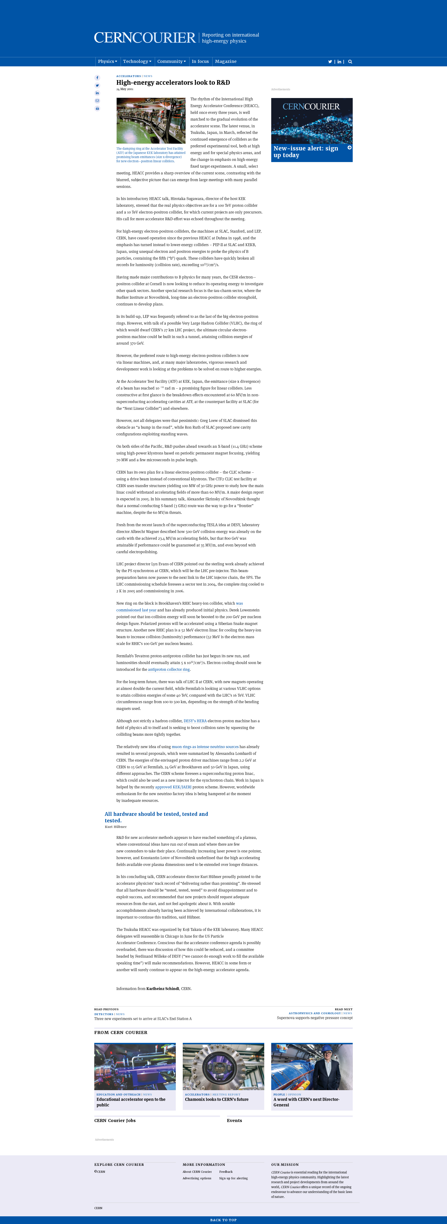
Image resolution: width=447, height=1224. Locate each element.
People (279, 1095)
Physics (106, 61)
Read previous (106, 1009)
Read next (344, 1009)
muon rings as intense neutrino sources (205, 746)
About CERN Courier (197, 1172)
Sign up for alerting (233, 1178)
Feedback (226, 1172)
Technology (135, 61)
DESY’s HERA (195, 720)
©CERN (99, 1172)
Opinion (294, 1095)
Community (170, 61)
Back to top (223, 1220)
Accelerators (128, 76)
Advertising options (197, 1178)
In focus (200, 61)
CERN (98, 1208)
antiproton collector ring (168, 669)
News (148, 76)
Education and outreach (119, 1095)
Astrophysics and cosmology (315, 1013)
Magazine (226, 61)
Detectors (104, 1014)
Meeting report (226, 1095)
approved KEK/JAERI (173, 787)
